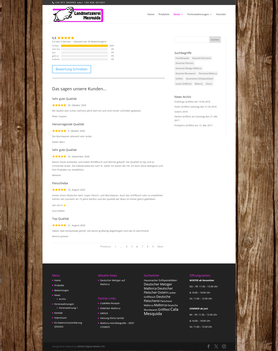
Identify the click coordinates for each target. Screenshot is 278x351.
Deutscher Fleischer (185, 63)
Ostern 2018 (181, 111)
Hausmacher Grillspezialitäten (199, 78)
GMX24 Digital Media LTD (91, 346)
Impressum (60, 317)
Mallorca (199, 83)
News (177, 14)
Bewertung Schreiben (72, 69)
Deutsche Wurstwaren (186, 73)
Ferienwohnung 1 (68, 307)
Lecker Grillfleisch (184, 83)
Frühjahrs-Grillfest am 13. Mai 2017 (193, 125)
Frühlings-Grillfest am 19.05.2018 (192, 101)
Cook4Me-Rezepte (110, 303)
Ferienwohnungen (198, 14)
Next (160, 246)
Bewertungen (61, 290)
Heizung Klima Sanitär (112, 318)
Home (151, 14)
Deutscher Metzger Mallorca (188, 68)
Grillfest (179, 78)
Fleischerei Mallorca (208, 73)
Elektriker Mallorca (110, 308)
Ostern (209, 83)
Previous (105, 246)
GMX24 (104, 313)
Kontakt (221, 14)
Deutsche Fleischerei (201, 58)
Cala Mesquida (182, 58)
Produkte (164, 14)
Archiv (62, 299)
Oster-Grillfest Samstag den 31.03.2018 (195, 106)
